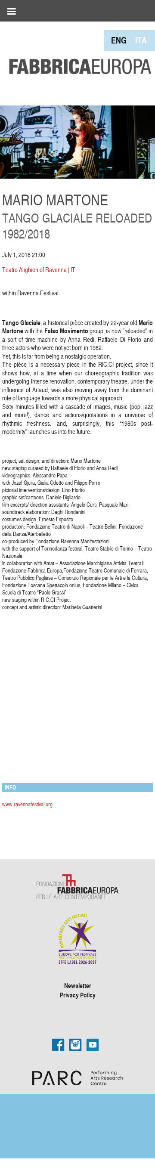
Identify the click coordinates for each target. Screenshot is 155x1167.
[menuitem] (119, 40)
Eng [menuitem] (119, 40)
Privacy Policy (78, 995)
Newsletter (77, 985)
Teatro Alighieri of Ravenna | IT (38, 269)
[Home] (77, 49)
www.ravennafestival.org (27, 804)
